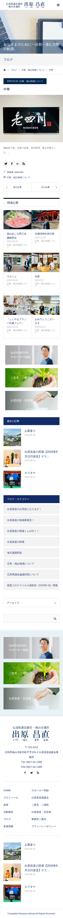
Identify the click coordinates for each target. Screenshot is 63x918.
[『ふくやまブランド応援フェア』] (17, 305)
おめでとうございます (44, 321)
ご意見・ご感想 (40, 804)
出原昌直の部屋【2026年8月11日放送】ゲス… (41, 454)
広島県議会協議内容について (23, 574)
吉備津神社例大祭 (44, 233)
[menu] (58, 5)
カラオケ (30, 472)
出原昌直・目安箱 (41, 812)
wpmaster (19, 172)
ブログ (7, 819)
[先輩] (45, 262)
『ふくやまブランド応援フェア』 (16, 321)
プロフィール (11, 797)
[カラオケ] (12, 479)
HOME (7, 790)
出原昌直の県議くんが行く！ (23, 531)
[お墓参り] (12, 437)
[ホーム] (5, 70)
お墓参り (30, 430)
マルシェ (12, 276)
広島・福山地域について (31, 81)
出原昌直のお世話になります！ (24, 509)
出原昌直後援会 (40, 797)
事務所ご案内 (38, 819)
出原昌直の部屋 (15, 541)
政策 (6, 804)
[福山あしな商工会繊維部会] (17, 219)
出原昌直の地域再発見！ (20, 520)
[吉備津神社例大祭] (45, 219)
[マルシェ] (17, 262)
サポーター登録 (40, 790)
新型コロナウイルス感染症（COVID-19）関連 (32, 585)
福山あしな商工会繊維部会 (16, 235)
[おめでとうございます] (45, 305)
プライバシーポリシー (43, 826)
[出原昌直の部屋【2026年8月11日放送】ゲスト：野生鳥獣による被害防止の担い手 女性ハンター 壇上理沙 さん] (12, 458)
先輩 (37, 276)
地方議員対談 (14, 552)
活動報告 (8, 812)
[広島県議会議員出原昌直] (25, 5)
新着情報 (8, 826)
